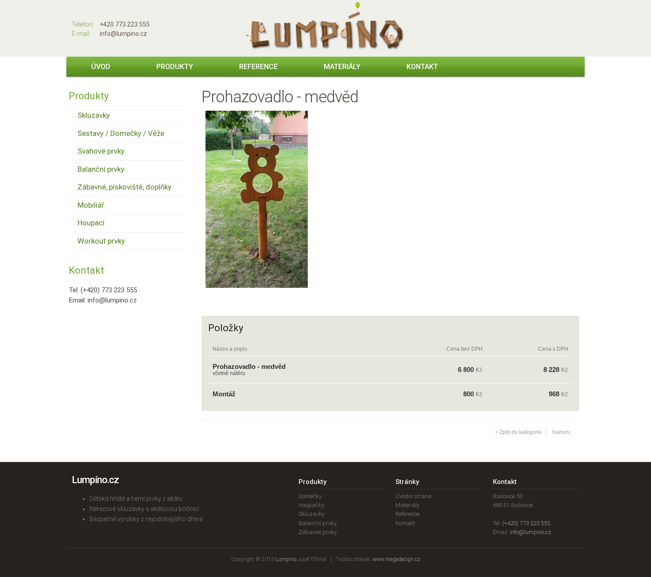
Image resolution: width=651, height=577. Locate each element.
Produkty (174, 66)
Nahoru (561, 432)
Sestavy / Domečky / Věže (121, 133)
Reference (258, 66)
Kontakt (422, 66)
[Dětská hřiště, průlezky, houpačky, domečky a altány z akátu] (325, 48)
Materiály (342, 66)
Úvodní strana (413, 496)
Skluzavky (94, 115)
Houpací (91, 222)
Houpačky (311, 505)
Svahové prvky (101, 151)
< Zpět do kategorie (518, 432)
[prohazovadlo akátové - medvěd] (256, 294)
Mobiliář (91, 205)
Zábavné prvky (317, 532)
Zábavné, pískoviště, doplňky (124, 186)
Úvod (100, 66)
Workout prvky (101, 240)
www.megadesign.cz (396, 559)
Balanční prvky (101, 169)
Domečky (310, 496)
